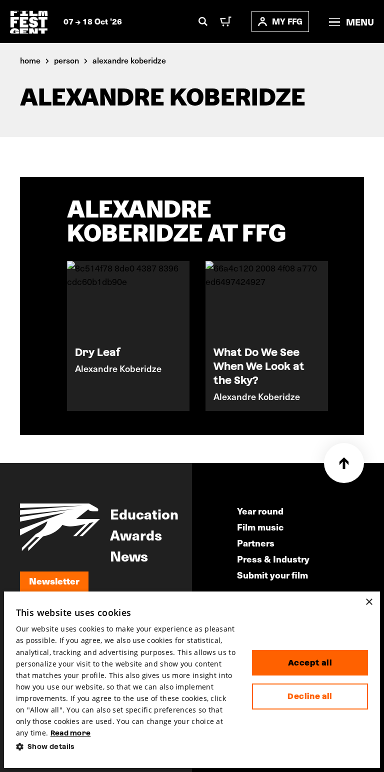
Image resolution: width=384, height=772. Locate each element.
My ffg (287, 21)
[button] (126, 746)
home (30, 60)
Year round (260, 510)
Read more (70, 733)
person (66, 60)
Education (144, 514)
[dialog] (192, 680)
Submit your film (272, 574)
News (129, 556)
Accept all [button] (310, 663)
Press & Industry (273, 558)
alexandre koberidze (129, 60)
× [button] (368, 602)
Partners (255, 542)
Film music (260, 526)
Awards (136, 534)
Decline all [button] (310, 696)
